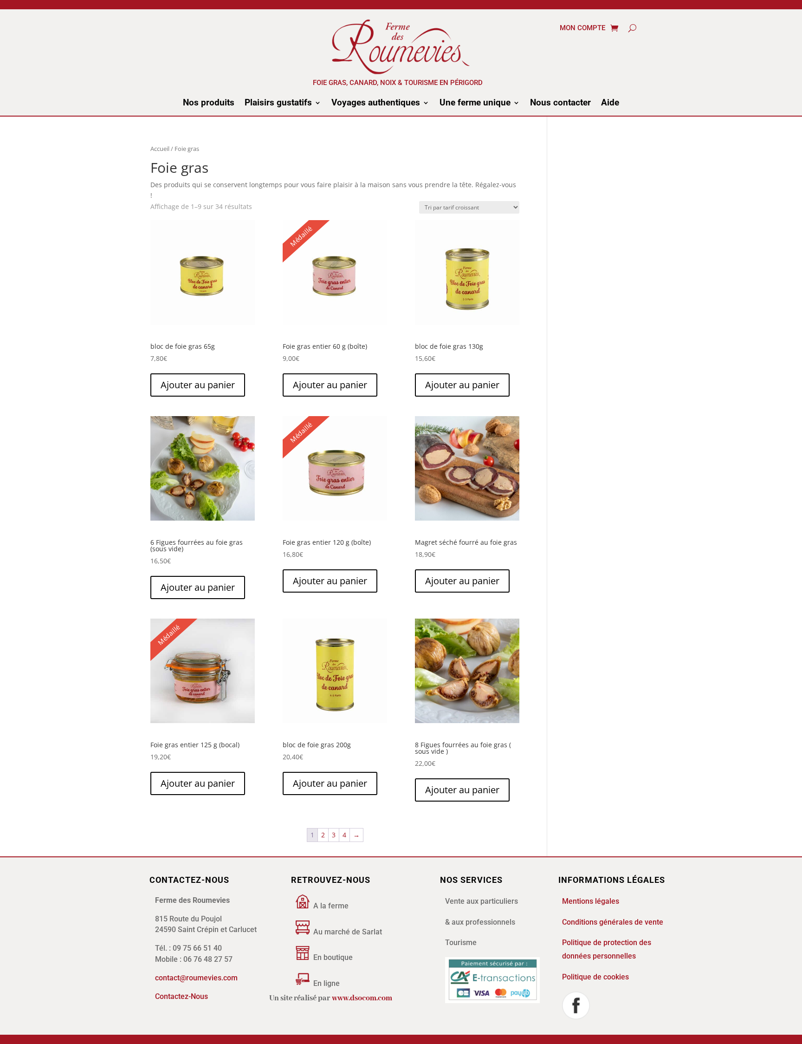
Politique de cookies (595, 976)
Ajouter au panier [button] (198, 384)
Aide (610, 103)
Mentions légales (590, 901)
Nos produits (208, 103)
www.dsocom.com (362, 998)
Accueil (159, 148)
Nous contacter (560, 103)
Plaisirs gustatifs (278, 103)
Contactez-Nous (181, 996)
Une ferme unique (475, 103)
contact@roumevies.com (196, 977)
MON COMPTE (582, 28)
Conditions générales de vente (612, 922)
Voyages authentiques (375, 103)
